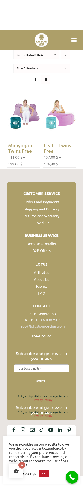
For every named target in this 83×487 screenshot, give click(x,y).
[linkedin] (60, 430)
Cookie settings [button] (24, 473)
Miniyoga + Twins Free (20, 148)
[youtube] (50, 430)
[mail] (32, 430)
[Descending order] (65, 54)
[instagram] (23, 430)
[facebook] (14, 430)
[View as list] (45, 79)
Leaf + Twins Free (57, 148)
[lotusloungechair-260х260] (41, 35)
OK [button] (44, 473)
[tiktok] (41, 430)
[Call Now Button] (72, 477)
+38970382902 (48, 319)
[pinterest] (69, 430)
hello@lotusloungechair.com (41, 326)
